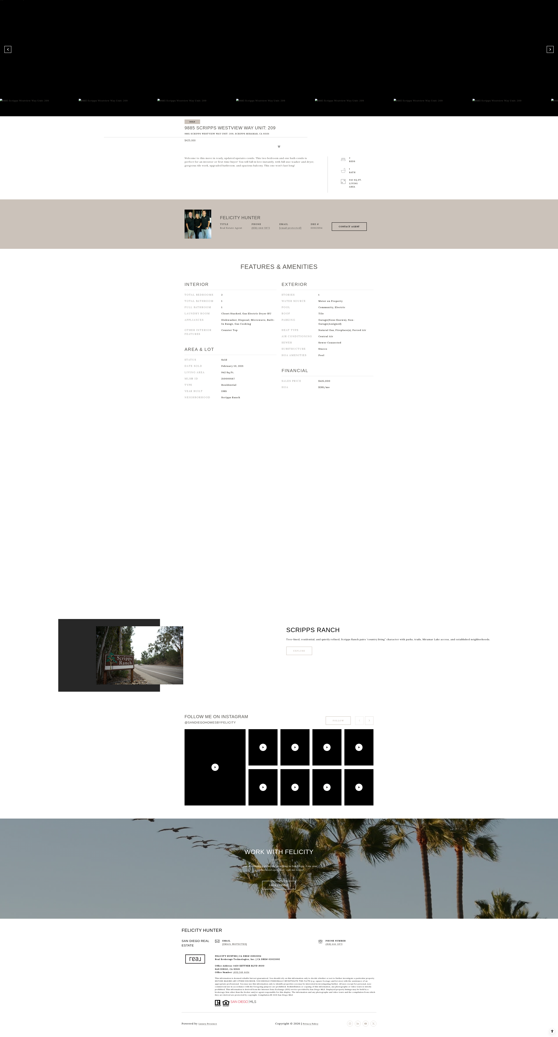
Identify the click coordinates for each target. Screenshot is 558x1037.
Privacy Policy (310, 1024)
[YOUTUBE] (366, 1024)
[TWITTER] (373, 1024)
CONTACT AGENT (349, 226)
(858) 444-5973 (261, 227)
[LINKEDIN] (358, 1024)
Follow (338, 720)
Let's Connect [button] (279, 885)
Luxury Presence (207, 1024)
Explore (299, 651)
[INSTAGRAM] (350, 1024)
